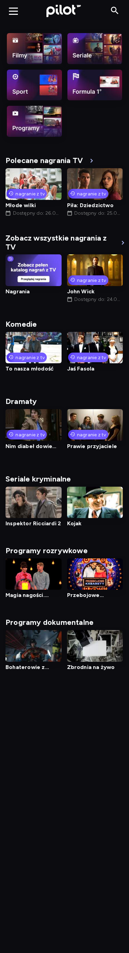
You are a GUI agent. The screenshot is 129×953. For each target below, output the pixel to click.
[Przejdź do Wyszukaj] (114, 11)
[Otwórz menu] (13, 11)
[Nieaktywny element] (34, 48)
